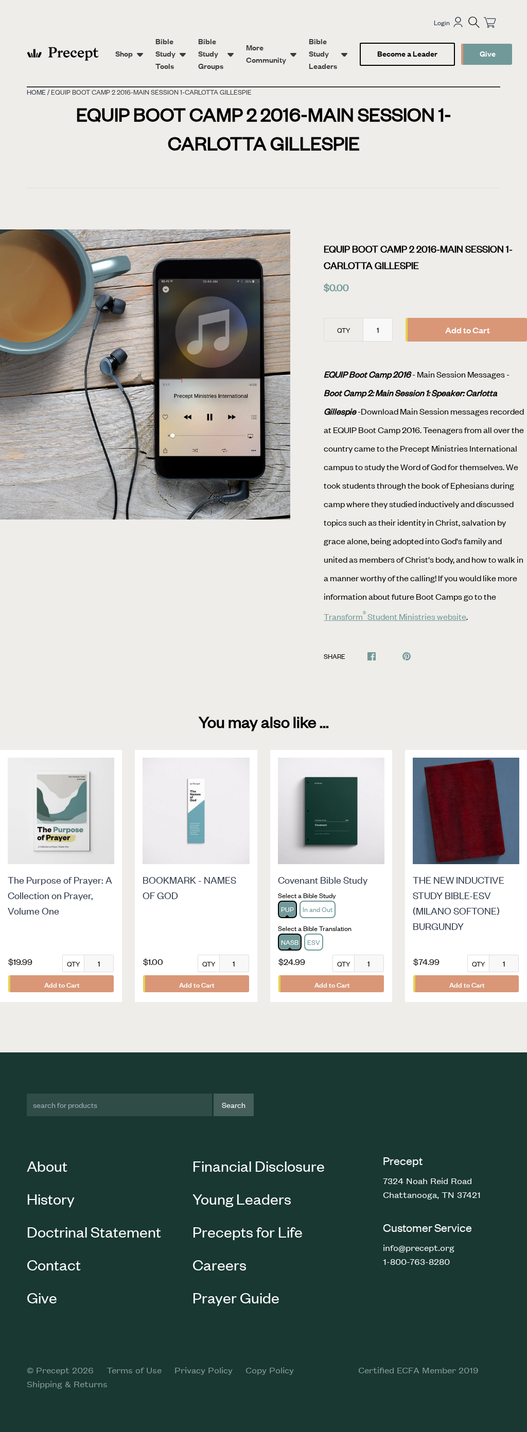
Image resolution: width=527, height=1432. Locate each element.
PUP (287, 909)
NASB (289, 942)
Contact (54, 1264)
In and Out (317, 909)
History (51, 1198)
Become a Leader (407, 53)
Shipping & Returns (67, 1383)
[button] (474, 22)
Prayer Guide (235, 1297)
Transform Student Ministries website (395, 616)
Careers (219, 1264)
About (47, 1165)
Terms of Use (134, 1369)
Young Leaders (241, 1198)
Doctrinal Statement (94, 1231)
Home (36, 92)
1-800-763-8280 (416, 1261)
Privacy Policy (203, 1369)
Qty (343, 330)
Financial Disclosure (258, 1165)
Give (488, 53)
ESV (313, 942)
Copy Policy (269, 1369)
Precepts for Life (247, 1231)
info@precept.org (418, 1247)
